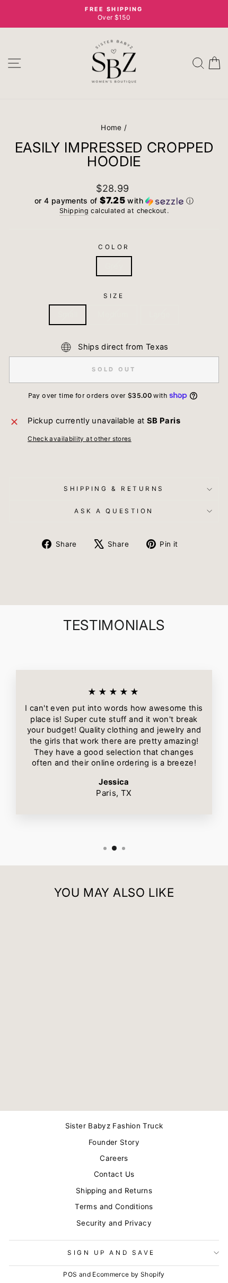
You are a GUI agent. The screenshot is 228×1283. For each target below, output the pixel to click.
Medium (113, 314)
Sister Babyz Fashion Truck (114, 1125)
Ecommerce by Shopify (128, 1274)
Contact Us (114, 1174)
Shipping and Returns (114, 1190)
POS (70, 1274)
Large (160, 314)
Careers (114, 1158)
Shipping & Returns (114, 488)
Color (114, 247)
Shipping (74, 211)
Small (68, 314)
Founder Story (114, 1142)
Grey (114, 266)
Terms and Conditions (114, 1206)
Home (111, 127)
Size (113, 296)
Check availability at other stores (79, 439)
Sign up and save (111, 1252)
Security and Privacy (114, 1223)
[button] (114, 201)
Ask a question (113, 511)
